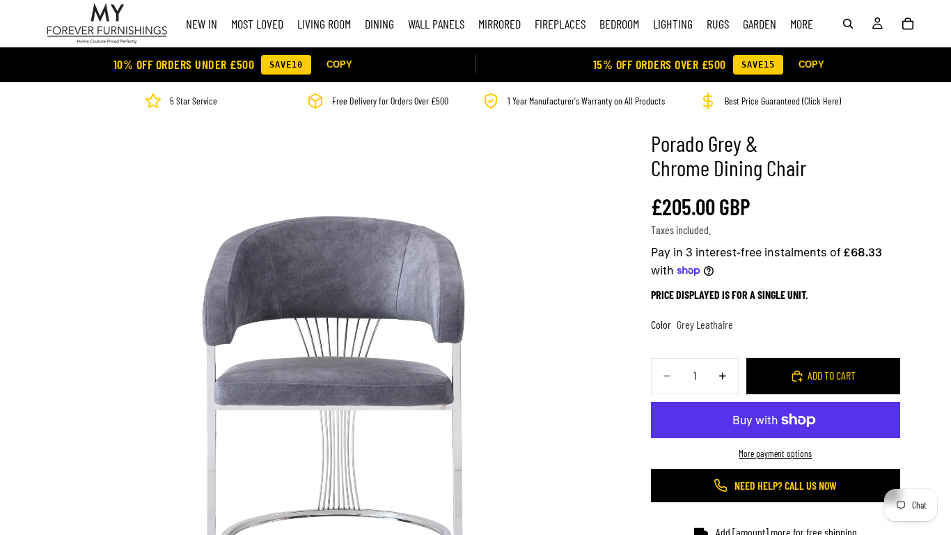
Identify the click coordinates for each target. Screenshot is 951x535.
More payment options (775, 453)
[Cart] (908, 23)
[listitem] (801, 24)
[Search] (848, 23)
